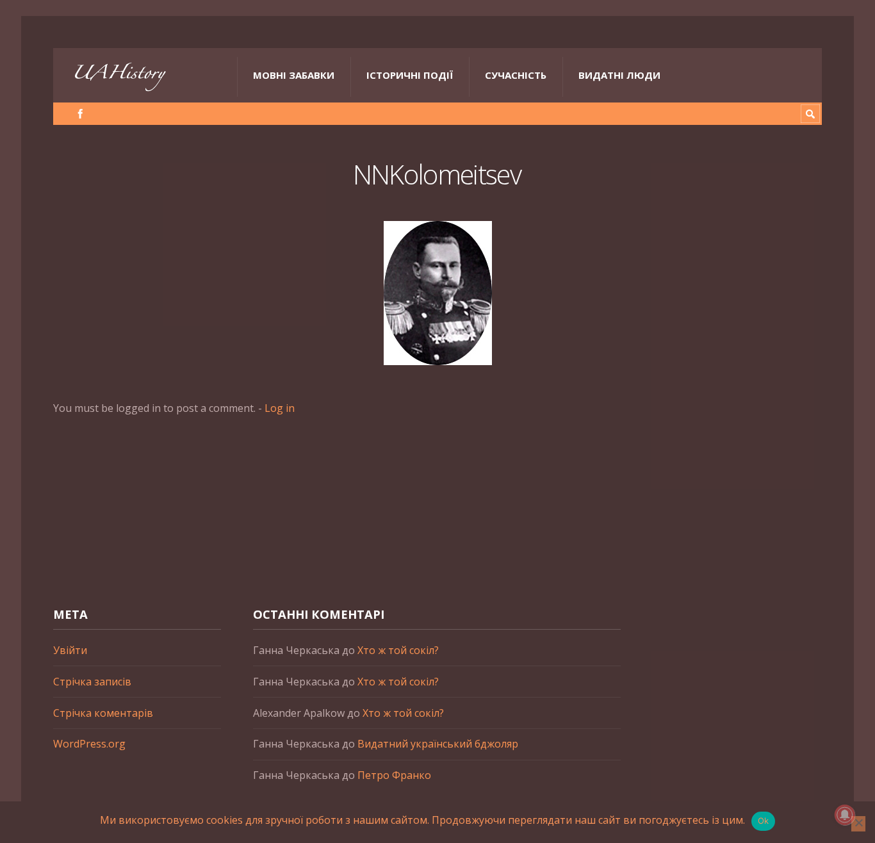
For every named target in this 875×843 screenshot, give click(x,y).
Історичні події (409, 75)
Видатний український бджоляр (437, 744)
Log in (280, 408)
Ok (763, 820)
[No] (858, 823)
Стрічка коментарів (103, 713)
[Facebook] (80, 113)
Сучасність (515, 75)
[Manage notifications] (845, 815)
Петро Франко (394, 775)
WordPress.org (89, 744)
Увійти (70, 650)
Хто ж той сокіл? (398, 650)
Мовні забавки (293, 75)
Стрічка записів (92, 682)
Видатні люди (619, 75)
